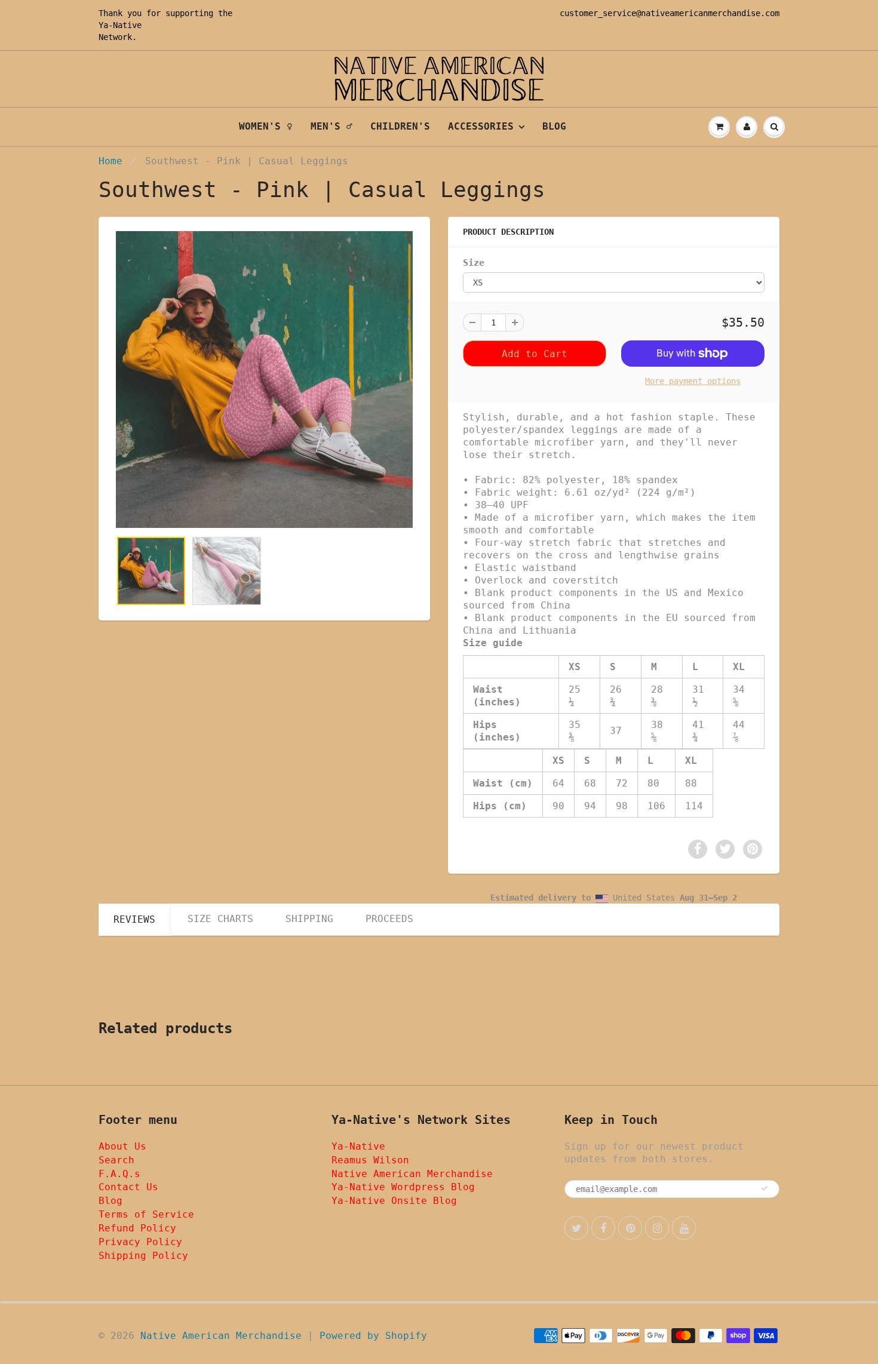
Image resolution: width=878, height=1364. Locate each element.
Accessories (481, 126)
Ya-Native (120, 25)
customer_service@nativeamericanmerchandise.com (669, 13)
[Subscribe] (764, 1188)
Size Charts (220, 918)
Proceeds (389, 918)
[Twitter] (576, 1228)
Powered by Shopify (373, 1335)
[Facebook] (603, 1228)
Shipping (309, 918)
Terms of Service (146, 1214)
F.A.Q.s (119, 1173)
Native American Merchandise (412, 1173)
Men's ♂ (331, 126)
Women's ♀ (266, 126)
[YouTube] (684, 1228)
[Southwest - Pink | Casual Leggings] (264, 379)
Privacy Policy (140, 1242)
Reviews (134, 919)
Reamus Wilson (370, 1160)
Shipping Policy (143, 1255)
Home (110, 161)
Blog (554, 126)
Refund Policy (137, 1228)
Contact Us (128, 1187)
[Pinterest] (630, 1228)
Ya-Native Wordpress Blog (403, 1187)
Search (116, 1160)
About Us (122, 1146)
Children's (400, 126)
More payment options (693, 381)
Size (473, 262)
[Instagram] (657, 1228)
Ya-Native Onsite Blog (394, 1200)
